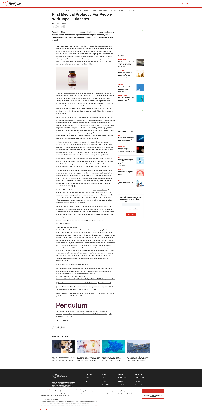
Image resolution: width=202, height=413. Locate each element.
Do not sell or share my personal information (153, 396)
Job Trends (80, 355)
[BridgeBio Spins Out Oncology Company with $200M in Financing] (113, 346)
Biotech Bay (130, 355)
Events (86, 10)
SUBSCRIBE (186, 3)
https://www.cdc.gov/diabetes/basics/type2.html (73, 264)
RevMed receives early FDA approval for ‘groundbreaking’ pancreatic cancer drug (125, 74)
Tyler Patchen (117, 360)
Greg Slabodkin (93, 360)
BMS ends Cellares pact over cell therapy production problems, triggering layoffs (126, 99)
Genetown (55, 355)
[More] (70, 10)
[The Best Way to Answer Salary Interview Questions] (63, 346)
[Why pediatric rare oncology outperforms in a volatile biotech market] (140, 172)
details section (94, 405)
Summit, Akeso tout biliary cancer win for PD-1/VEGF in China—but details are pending (126, 88)
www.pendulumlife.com (100, 190)
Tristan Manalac (121, 165)
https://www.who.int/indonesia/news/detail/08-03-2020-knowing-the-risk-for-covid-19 (84, 283)
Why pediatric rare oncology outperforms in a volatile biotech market (126, 173)
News (67, 10)
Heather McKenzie (122, 91)
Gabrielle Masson (122, 142)
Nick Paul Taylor (121, 66)
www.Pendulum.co (62, 260)
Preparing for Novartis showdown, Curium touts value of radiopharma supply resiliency (126, 150)
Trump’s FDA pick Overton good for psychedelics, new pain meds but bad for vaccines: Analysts (126, 184)
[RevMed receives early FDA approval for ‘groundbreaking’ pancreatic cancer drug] (140, 73)
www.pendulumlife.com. (63, 223)
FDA (119, 157)
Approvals (121, 70)
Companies (103, 10)
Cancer (120, 84)
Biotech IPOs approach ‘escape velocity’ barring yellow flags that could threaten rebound (126, 139)
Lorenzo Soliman (69, 360)
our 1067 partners (50, 390)
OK (153, 390)
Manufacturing (122, 59)
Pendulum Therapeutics (95, 46)
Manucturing (122, 146)
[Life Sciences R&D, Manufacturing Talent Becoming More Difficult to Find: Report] (88, 346)
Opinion (120, 169)
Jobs (94, 10)
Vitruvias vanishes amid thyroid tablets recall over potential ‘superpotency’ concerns (126, 63)
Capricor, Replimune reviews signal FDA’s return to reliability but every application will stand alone (126, 161)
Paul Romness (121, 176)
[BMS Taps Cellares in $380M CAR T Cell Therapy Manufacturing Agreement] (138, 346)
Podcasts (77, 10)
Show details (43, 410)
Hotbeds (113, 10)
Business (104, 355)
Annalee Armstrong (122, 77)
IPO (119, 135)
